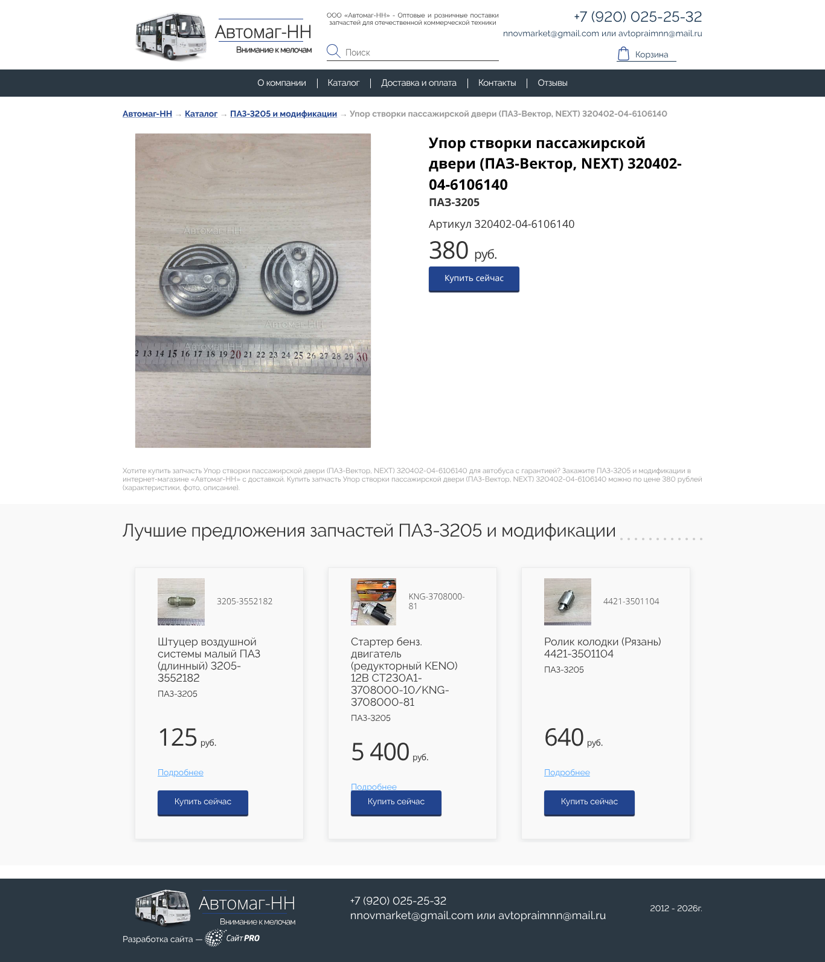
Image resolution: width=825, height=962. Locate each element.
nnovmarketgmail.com (412, 915)
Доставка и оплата (419, 82)
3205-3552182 (244, 602)
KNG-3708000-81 (436, 602)
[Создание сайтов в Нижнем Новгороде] (232, 940)
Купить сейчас (474, 278)
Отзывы (552, 82)
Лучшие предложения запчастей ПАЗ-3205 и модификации (369, 530)
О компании (281, 82)
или (478, 916)
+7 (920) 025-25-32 (398, 901)
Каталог (344, 82)
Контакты (497, 82)
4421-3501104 (631, 602)
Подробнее (181, 773)
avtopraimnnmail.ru (552, 915)
